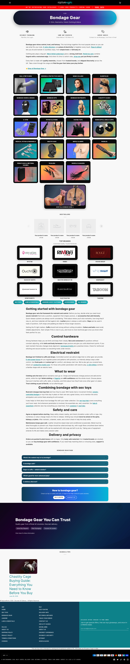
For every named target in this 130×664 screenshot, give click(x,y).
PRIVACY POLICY (7, 635)
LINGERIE (4, 618)
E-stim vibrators (49, 47)
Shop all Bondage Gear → (37, 68)
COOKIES (4, 641)
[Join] (126, 628)
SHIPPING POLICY (7, 632)
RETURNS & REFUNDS (46, 615)
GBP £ (5, 655)
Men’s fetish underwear (55, 54)
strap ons (77, 56)
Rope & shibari (96, 47)
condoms (73, 406)
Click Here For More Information (24, 533)
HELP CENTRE (43, 609)
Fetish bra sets (88, 54)
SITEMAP (42, 638)
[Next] (101, 226)
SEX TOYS (5, 612)
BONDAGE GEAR (7, 615)
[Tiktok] (121, 659)
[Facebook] (114, 659)
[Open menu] (11, 3)
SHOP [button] (3, 607)
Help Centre (59, 497)
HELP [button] (40, 607)
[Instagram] (127, 659)
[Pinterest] (124, 659)
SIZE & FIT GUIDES (44, 624)
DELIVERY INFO (44, 612)
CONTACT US (43, 621)
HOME (4, 609)
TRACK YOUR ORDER (45, 618)
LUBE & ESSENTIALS (8, 621)
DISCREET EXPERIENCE (46, 632)
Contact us (71, 497)
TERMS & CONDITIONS (9, 638)
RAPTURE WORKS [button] (43, 627)
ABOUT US (5, 629)
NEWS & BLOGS (44, 641)
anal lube (82, 406)
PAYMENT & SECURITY (46, 635)
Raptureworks (7, 659)
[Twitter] (117, 659)
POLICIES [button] (4, 627)
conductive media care (41, 365)
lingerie (57, 378)
